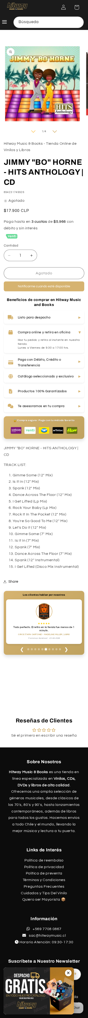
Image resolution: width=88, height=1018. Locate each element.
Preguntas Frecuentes (44, 886)
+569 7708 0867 (46, 929)
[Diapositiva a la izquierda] (33, 131)
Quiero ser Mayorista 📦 (44, 899)
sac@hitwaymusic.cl (47, 935)
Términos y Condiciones (44, 880)
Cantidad (11, 245)
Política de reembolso (44, 860)
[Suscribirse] (75, 974)
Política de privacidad (44, 867)
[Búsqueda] (78, 22)
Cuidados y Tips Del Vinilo (44, 893)
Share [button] (13, 581)
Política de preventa (44, 873)
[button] (76, 7)
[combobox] (49, 22)
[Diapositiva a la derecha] (55, 131)
